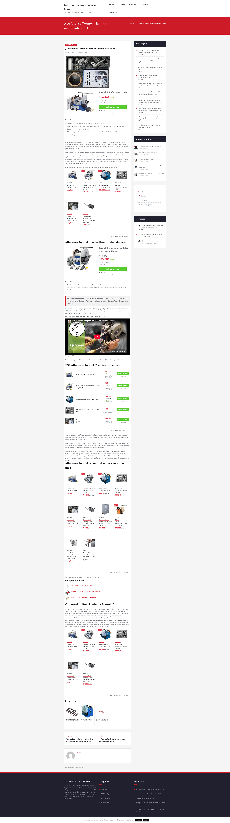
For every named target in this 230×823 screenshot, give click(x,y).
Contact (143, 196)
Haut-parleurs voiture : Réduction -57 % (148, 152)
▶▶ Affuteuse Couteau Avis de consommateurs (86, 591)
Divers (153, 4)
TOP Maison (132, 4)
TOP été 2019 (105, 798)
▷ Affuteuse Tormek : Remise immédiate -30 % (151, 23)
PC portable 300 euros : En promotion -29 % (150, 146)
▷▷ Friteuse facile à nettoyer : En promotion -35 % (151, 173)
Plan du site (113, 12)
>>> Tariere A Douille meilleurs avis (82, 585)
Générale (104, 789)
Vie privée (144, 200)
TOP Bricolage (121, 4)
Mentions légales (146, 205)
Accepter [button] (138, 820)
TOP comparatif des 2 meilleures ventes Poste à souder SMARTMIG (150, 228)
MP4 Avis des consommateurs (146, 159)
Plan (142, 191)
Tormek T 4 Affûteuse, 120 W (85, 375)
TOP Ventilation (144, 4)
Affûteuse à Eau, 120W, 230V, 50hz (87, 399)
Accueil (111, 4)
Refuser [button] (146, 820)
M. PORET (71, 52)
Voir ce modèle (112, 107)
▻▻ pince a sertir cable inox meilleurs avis (85, 597)
